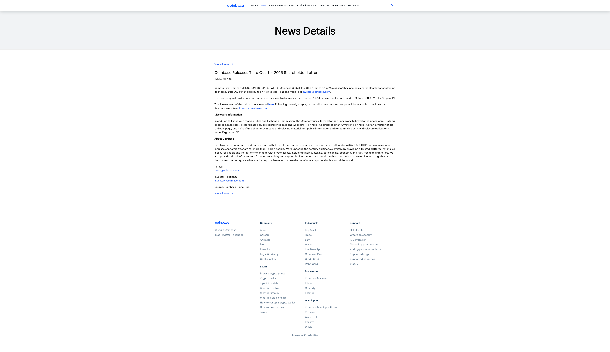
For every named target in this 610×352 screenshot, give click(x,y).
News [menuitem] (264, 5)
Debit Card (311, 263)
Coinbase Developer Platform (322, 307)
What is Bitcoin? (269, 292)
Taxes (263, 312)
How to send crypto (272, 307)
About (264, 230)
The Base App (313, 249)
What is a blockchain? (273, 297)
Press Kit (265, 249)
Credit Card (312, 258)
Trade (308, 234)
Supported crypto (360, 254)
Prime (308, 283)
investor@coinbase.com (229, 180)
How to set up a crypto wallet (277, 302)
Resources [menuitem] (353, 5)
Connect (310, 312)
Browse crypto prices (272, 273)
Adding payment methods (365, 249)
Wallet (308, 244)
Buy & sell (310, 230)
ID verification (358, 239)
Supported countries (362, 258)
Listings (309, 292)
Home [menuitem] (254, 5)
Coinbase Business (316, 278)
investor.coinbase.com (316, 91)
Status (354, 263)
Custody (310, 288)
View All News (221, 64)
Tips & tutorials (269, 283)
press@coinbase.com (227, 170)
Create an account (361, 234)
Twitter (226, 234)
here (271, 104)
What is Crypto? (269, 288)
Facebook (237, 234)
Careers (264, 234)
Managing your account (364, 244)
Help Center (357, 230)
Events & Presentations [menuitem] (281, 5)
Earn (307, 239)
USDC (308, 326)
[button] (392, 5)
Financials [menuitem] (324, 5)
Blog (217, 234)
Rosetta (309, 321)
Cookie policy (268, 258)
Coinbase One (313, 254)
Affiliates (265, 239)
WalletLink (311, 317)
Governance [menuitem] (338, 5)
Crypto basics (268, 278)
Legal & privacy (269, 254)
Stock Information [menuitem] (306, 5)
